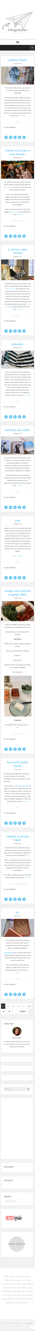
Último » (23, 1011)
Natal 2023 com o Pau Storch (17, 152)
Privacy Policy (17, 1326)
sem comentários (10, 127)
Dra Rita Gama (10, 289)
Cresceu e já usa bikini (17, 838)
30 (9, 1011)
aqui (11, 306)
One (17, 521)
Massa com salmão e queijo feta (17, 593)
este (11, 460)
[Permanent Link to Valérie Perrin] (17, 84)
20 (3, 1011)
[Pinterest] (14, 48)
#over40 (17, 344)
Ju (17, 913)
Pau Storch (8, 187)
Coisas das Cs (14, 220)
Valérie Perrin (17, 60)
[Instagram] (17, 48)
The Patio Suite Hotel (17, 764)
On (15, 556)
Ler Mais (22, 115)
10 (29, 1006)
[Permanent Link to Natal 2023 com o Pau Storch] (17, 178)
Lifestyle (17, 122)
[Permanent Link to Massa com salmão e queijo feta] (17, 621)
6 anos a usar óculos (17, 251)
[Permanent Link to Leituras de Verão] (17, 454)
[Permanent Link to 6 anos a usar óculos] (17, 280)
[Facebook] (11, 48)
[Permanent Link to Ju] (17, 936)
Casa (15, 733)
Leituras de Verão (17, 430)
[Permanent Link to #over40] (17, 368)
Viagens (17, 807)
